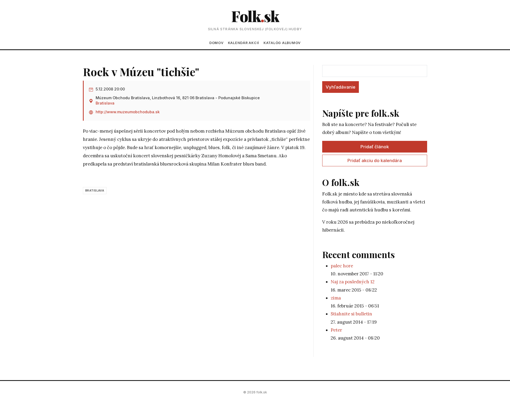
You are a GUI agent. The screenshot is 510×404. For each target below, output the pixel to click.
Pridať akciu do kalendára (374, 160)
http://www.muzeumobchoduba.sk (128, 112)
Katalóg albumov (282, 43)
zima (336, 298)
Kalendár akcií (243, 43)
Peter (336, 330)
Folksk (255, 16)
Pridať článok (374, 146)
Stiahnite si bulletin (351, 314)
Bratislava (105, 103)
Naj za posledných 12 (353, 282)
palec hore (342, 266)
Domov (216, 43)
